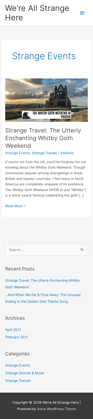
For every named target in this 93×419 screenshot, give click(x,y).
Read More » (15, 205)
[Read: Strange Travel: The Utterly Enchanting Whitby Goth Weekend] (46, 100)
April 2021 (13, 330)
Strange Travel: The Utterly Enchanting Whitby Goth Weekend (43, 138)
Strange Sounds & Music (24, 373)
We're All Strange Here (37, 12)
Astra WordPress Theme (56, 409)
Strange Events (17, 153)
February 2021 (16, 337)
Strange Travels (44, 153)
